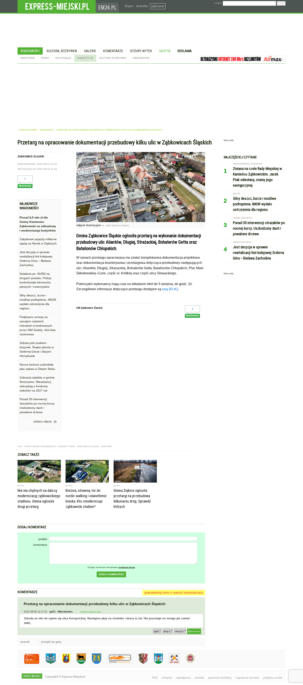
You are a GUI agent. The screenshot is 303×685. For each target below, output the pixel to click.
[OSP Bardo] (187, 662)
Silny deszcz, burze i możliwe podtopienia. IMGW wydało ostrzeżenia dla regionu (38, 302)
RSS (155, 677)
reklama (167, 677)
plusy (166, 631)
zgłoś (156, 631)
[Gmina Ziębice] (155, 663)
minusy (179, 631)
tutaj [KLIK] (170, 289)
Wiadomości (30, 51)
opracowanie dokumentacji (40, 446)
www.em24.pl (108, 6)
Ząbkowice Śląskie (88, 446)
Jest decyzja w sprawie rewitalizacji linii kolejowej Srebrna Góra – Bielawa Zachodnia (36, 258)
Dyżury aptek (141, 51)
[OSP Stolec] (171, 663)
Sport (45, 58)
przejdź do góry (51, 641)
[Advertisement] (151, 94)
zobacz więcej (42, 421)
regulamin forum (127, 567)
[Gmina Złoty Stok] (140, 663)
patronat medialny (220, 677)
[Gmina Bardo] (63, 663)
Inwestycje (85, 58)
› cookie (217, 3)
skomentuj (195, 631)
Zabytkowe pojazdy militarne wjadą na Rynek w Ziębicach (38, 241)
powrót (25, 641)
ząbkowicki (157, 6)
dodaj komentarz (111, 574)
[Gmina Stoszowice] (116, 663)
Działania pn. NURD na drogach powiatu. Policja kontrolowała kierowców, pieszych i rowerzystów (35, 280)
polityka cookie (272, 677)
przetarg (106, 446)
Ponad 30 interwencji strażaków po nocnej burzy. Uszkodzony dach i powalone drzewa (37, 405)
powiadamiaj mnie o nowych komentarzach (173, 592)
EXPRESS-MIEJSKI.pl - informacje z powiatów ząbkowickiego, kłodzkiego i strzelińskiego (57, 6)
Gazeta (164, 51)
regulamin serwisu (247, 677)
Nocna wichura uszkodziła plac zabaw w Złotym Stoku (37, 367)
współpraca (183, 677)
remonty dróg (66, 446)
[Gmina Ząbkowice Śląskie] (48, 663)
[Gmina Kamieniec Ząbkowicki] (93, 663)
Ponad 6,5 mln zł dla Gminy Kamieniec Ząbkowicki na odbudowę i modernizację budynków (38, 224)
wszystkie (142, 6)
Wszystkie (28, 58)
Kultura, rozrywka (62, 51)
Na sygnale (63, 58)
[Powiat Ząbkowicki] (29, 663)
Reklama (184, 51)
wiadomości (47, 130)
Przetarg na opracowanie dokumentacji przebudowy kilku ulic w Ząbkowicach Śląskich (109, 130)
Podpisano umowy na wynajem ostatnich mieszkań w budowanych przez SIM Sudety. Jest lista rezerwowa (37, 325)
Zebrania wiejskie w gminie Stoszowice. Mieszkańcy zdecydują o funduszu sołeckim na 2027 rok (37, 384)
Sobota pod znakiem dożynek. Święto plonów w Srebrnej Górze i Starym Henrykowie (37, 349)
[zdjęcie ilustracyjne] (140, 221)
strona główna (28, 130)
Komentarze (113, 51)
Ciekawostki (141, 58)
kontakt (199, 677)
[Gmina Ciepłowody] (78, 663)
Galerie (90, 51)
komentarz (40, 544)
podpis (43, 539)
